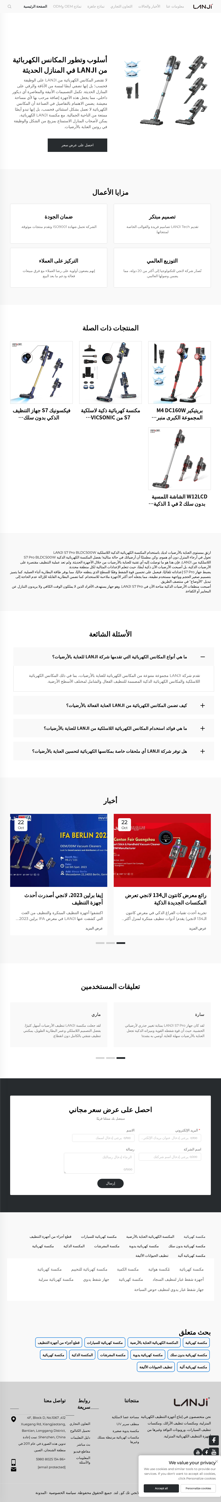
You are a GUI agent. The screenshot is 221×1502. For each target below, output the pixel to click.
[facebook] (206, 1452)
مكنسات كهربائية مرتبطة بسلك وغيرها (118, 1439)
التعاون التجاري (121, 6)
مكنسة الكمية (128, 1269)
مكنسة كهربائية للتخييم (89, 1269)
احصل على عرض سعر (77, 145)
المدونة (40, 1493)
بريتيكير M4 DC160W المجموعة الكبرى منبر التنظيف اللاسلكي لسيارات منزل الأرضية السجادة (179, 413)
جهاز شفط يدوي (96, 1279)
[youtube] (198, 1452)
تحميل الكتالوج (80, 1431)
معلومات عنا (175, 6)
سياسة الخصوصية (62, 1493)
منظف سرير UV (128, 1424)
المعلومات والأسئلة (83, 1460)
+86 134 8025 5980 (51, 1459)
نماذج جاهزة (95, 6)
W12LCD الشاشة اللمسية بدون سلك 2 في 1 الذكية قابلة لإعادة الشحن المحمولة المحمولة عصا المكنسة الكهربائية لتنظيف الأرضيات (180, 500)
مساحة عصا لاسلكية (125, 1417)
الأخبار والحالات (149, 6)
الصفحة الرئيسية (35, 6)
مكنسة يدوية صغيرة (126, 1431)
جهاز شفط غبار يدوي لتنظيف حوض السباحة (169, 1289)
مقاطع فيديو (82, 1451)
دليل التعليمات (80, 1437)
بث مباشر (83, 1444)
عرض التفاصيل (179, 372)
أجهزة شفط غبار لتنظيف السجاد (178, 1279)
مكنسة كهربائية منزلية (56, 1279)
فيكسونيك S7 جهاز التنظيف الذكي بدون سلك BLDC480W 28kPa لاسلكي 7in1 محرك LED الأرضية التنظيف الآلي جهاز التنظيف (41, 413)
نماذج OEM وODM (67, 6)
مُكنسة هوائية (159, 1269)
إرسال (110, 1183)
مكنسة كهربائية (191, 1269)
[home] (203, 6)
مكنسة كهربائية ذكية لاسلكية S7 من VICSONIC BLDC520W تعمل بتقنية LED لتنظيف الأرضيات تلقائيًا (111, 413)
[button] (121, 943)
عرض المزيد (198, 928)
